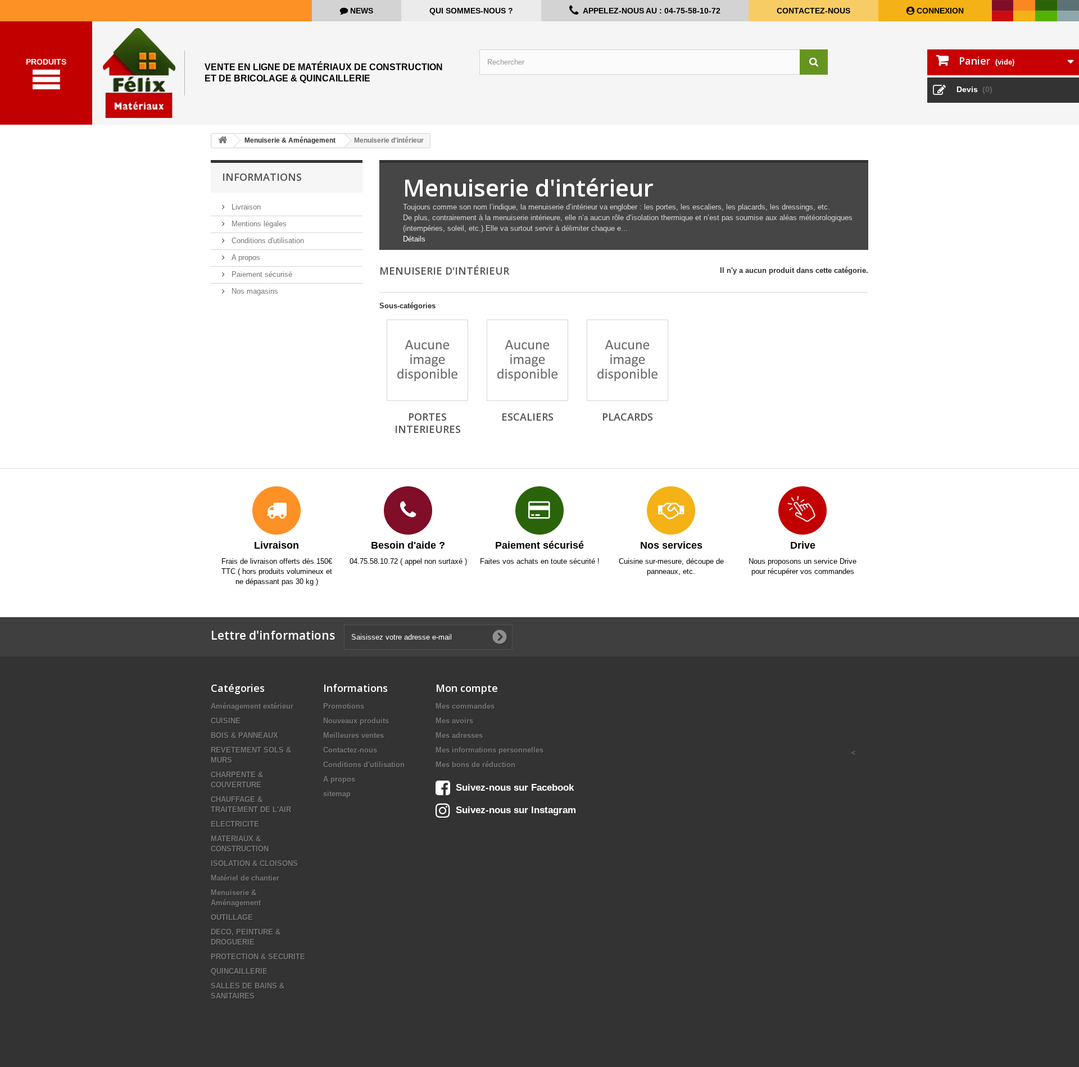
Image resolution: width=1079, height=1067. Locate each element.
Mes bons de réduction (475, 764)
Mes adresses (459, 735)
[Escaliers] (527, 360)
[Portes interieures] (427, 360)
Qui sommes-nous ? (471, 10)
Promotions (343, 706)
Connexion (939, 10)
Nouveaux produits (356, 721)
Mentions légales (258, 224)
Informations (262, 177)
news (360, 10)
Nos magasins (253, 291)
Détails (414, 239)
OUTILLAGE (232, 917)
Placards (627, 416)
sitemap (337, 794)
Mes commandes (465, 706)
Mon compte (467, 688)
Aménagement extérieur (252, 706)
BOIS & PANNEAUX (244, 735)
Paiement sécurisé (260, 274)
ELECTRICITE (235, 824)
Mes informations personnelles (489, 750)
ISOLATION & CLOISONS (254, 863)
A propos (244, 257)
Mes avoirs (454, 721)
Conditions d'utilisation (266, 240)
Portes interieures (428, 423)
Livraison (245, 207)
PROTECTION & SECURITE (258, 956)
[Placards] (627, 360)
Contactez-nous (813, 10)
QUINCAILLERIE (239, 971)
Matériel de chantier (245, 878)
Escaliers (527, 416)
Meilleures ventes (353, 735)
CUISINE (226, 721)
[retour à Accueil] (222, 141)
